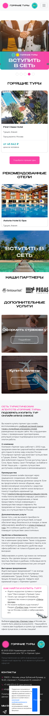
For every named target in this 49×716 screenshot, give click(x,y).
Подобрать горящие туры (24, 160)
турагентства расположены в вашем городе (27, 494)
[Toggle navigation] (43, 5)
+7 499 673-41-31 (11, 685)
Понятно (35, 700)
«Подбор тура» (21, 607)
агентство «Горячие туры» (21, 621)
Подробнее (24, 266)
